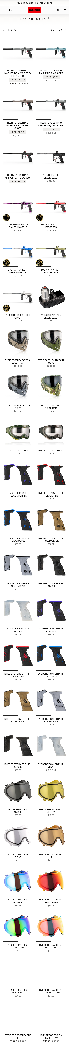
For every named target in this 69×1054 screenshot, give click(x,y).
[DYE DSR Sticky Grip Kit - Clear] (51, 746)
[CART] (65, 10)
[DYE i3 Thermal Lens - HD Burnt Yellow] (51, 972)
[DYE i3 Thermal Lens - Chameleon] (18, 926)
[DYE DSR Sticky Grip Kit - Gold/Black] (18, 700)
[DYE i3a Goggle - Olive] (18, 432)
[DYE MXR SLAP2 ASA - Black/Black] (51, 296)
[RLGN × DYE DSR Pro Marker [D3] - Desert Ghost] (18, 104)
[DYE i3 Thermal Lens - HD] (51, 836)
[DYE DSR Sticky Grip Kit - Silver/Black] (51, 700)
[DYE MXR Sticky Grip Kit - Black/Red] (51, 474)
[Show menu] (4, 10)
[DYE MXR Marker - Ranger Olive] (51, 251)
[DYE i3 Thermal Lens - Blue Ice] (18, 881)
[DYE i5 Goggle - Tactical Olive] (51, 342)
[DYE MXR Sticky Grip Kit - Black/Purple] (18, 474)
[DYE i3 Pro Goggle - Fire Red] (18, 1017)
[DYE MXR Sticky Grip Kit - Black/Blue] (18, 520)
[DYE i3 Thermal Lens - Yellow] (51, 791)
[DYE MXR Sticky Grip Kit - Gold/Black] (51, 520)
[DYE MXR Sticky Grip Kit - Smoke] (51, 565)
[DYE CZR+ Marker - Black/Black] (51, 156)
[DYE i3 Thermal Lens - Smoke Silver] (18, 972)
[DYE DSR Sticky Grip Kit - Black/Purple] (51, 610)
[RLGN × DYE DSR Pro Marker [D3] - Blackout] (18, 156)
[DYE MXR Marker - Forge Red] (51, 206)
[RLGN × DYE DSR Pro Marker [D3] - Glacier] (51, 52)
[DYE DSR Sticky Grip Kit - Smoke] (18, 746)
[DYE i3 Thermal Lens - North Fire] (51, 926)
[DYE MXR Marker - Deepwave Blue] (18, 251)
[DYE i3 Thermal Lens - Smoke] (18, 791)
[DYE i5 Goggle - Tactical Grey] (18, 387)
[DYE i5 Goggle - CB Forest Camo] (51, 387)
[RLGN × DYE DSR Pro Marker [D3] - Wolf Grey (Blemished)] (18, 52)
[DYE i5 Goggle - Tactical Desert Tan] (18, 342)
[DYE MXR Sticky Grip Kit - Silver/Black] (18, 565)
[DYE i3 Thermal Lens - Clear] (18, 836)
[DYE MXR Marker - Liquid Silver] (18, 296)
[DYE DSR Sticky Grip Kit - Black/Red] (18, 655)
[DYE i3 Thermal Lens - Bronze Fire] (51, 881)
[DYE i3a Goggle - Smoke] (51, 432)
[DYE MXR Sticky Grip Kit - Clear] (18, 610)
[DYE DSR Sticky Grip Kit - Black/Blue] (51, 655)
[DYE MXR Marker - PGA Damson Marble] (18, 206)
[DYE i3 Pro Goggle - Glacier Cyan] (51, 1017)
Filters (11, 29)
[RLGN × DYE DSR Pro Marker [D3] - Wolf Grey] (51, 104)
